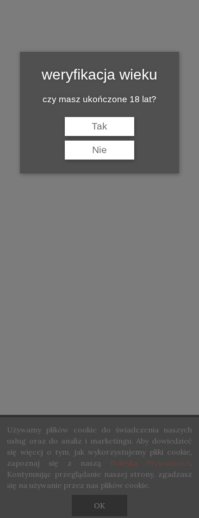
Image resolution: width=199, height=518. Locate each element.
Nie (99, 149)
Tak (99, 126)
